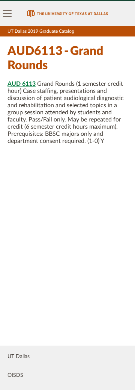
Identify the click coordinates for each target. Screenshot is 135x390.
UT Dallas (19, 356)
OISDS (15, 375)
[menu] (7, 13)
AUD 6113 (22, 84)
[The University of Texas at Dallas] (67, 13)
